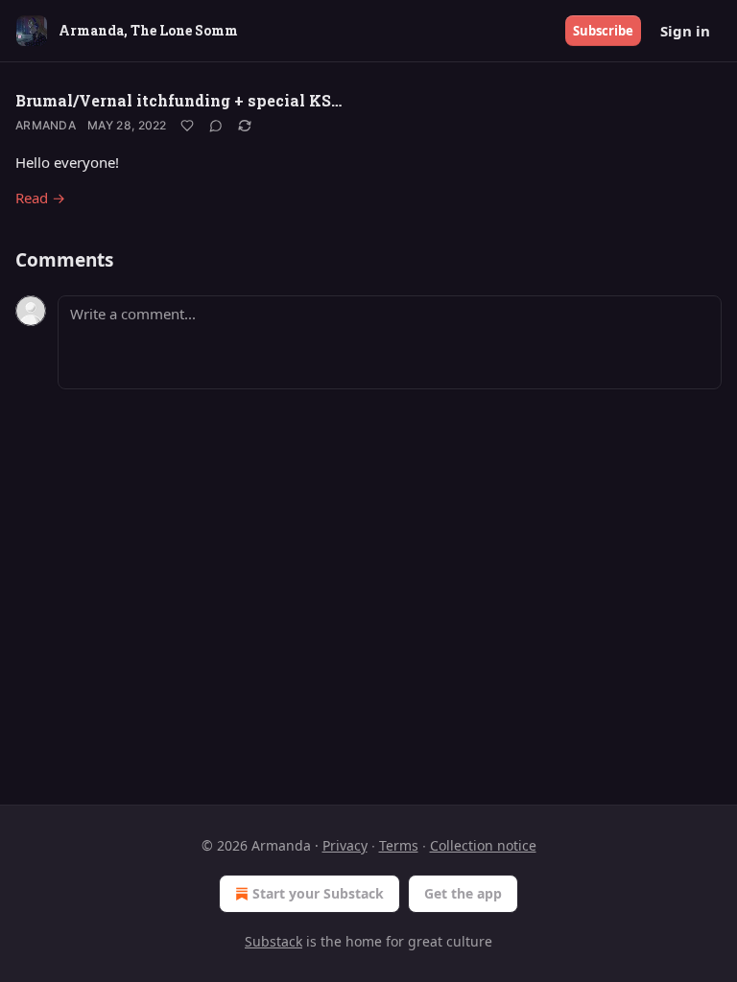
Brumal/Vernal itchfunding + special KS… (178, 100)
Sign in (685, 30)
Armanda (45, 125)
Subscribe (603, 30)
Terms (398, 845)
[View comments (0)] (215, 125)
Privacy (345, 845)
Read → (40, 197)
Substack (273, 941)
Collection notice (483, 845)
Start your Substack (318, 893)
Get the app (463, 893)
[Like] (187, 125)
